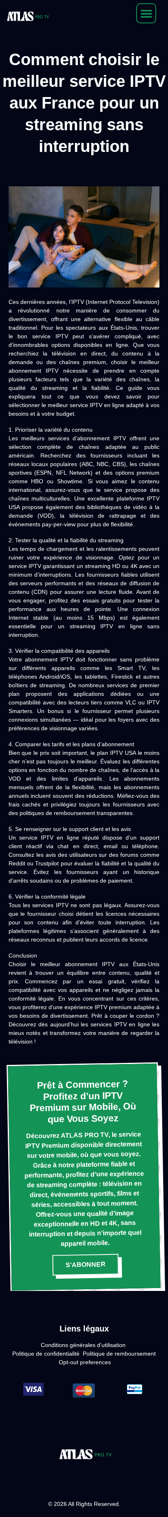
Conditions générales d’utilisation (83, 1345)
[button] (146, 13)
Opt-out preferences (85, 1362)
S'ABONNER (86, 1265)
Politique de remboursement (119, 1353)
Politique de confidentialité (46, 1353)
